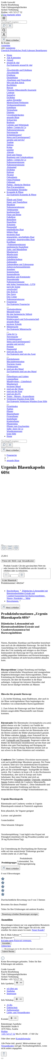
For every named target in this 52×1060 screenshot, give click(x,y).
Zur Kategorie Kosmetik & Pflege (21, 194)
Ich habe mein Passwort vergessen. (16, 940)
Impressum (11, 993)
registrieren (10, 48)
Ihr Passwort (7, 938)
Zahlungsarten (13, 1010)
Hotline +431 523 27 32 (8, 1032)
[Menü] (4, 18)
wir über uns (12, 988)
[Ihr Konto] (4, 35)
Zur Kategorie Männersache (19, 329)
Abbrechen (6, 946)
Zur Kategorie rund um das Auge (21, 354)
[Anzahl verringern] (6, 575)
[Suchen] (4, 26)
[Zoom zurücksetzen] (10, 547)
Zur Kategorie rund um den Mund (21, 371)
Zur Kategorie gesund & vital (19, 65)
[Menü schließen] (8, 68)
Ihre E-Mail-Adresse (11, 935)
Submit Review (8, 951)
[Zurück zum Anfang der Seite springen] (4, 1054)
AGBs (9, 1005)
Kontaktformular (23, 1038)
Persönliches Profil (18, 50)
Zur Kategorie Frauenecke (18, 304)
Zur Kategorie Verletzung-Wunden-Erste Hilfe (27, 401)
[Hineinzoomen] (16, 547)
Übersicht (5, 50)
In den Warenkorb (9, 580)
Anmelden (5, 45)
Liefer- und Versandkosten (18, 1012)
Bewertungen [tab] (13, 601)
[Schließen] (2, 1058)
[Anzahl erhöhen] (22, 575)
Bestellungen (41, 50)
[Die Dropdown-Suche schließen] (10, 26)
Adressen (31, 50)
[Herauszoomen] (4, 547)
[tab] (27, 594)
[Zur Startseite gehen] (11, 15)
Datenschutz (12, 1007)
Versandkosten (7, 1046)
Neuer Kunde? (38, 930)
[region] (26, 518)
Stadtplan (11, 991)
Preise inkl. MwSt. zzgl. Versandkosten (18, 561)
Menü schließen (12, 40)
